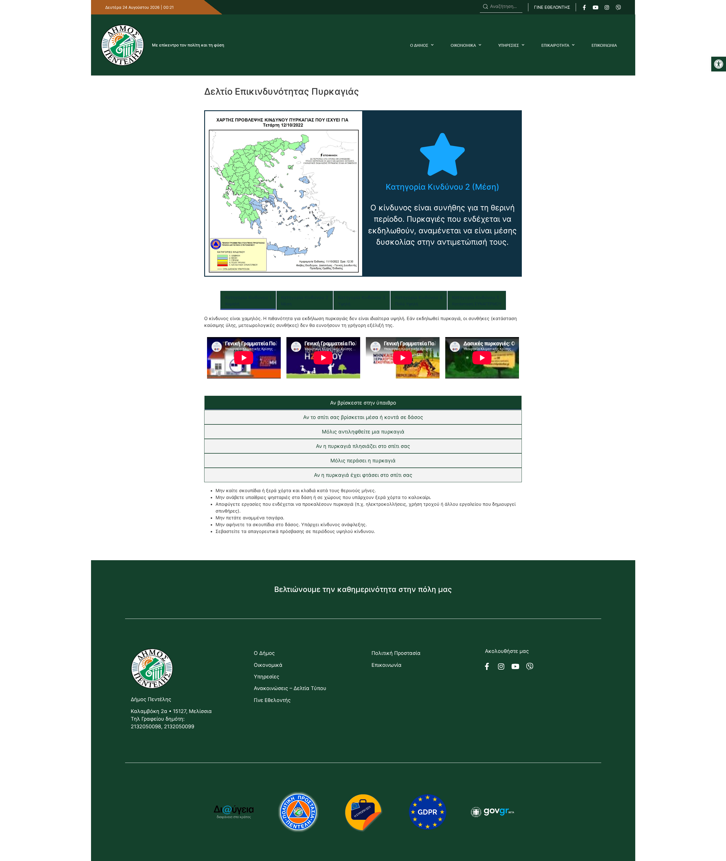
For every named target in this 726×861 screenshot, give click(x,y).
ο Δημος (419, 45)
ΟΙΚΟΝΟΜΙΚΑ (463, 45)
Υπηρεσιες (508, 45)
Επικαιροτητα (555, 45)
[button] (718, 64)
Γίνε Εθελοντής (272, 700)
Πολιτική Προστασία (396, 653)
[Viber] (618, 7)
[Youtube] (595, 7)
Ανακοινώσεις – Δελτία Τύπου (290, 688)
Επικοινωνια (604, 45)
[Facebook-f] (584, 7)
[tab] (248, 300)
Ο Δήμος (264, 653)
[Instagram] (606, 7)
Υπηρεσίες (266, 677)
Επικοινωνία (387, 665)
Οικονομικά (268, 665)
